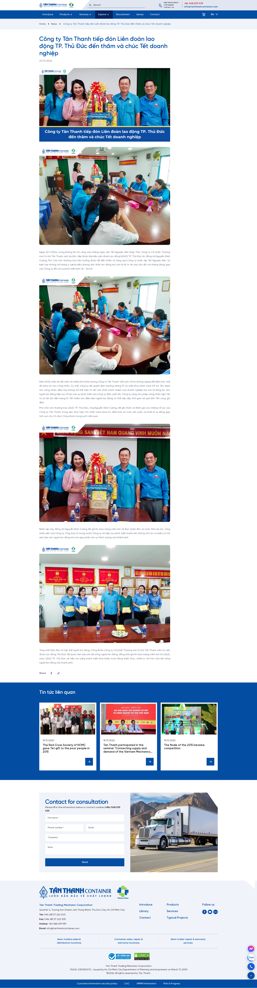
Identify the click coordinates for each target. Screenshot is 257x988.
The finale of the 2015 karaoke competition (184, 747)
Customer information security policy (97, 983)
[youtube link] (210, 912)
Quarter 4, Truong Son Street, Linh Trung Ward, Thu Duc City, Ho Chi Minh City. (82, 910)
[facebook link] (51, 673)
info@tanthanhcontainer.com (201, 6)
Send (85, 862)
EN (212, 14)
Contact (155, 14)
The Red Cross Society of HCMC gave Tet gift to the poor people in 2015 (66, 749)
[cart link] (203, 14)
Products (173, 904)
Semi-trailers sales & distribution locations (69, 941)
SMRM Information (146, 983)
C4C (127, 983)
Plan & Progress (171, 983)
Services (172, 911)
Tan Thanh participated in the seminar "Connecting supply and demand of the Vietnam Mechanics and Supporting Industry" (126, 749)
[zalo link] (215, 912)
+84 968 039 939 (193, 3)
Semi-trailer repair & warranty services (188, 941)
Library (140, 14)
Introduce (48, 14)
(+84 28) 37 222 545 (54, 914)
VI (217, 14)
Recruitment (123, 14)
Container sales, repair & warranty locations (128, 941)
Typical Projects (177, 917)
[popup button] (251, 975)
